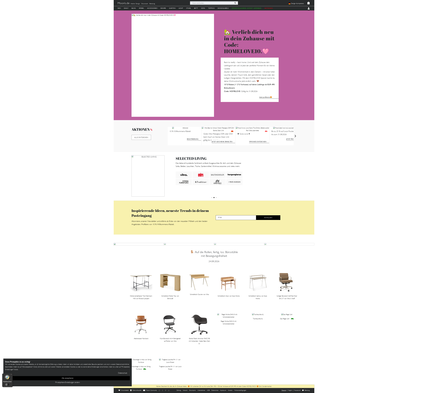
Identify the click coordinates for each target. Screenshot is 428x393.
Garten (172, 8)
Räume (163, 8)
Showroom (144, 3)
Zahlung (179, 390)
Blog (134, 8)
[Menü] (11, 375)
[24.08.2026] (139, 244)
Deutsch (284, 390)
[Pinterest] (165, 390)
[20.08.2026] (239, 244)
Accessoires (152, 8)
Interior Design (135, 3)
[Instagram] (159, 390)
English (290, 390)
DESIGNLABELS (223, 8)
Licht (181, 8)
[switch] (7, 384)
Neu (119, 8)
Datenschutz (214, 390)
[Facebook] (162, 390)
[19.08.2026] (289, 244)
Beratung (152, 3)
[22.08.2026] (189, 244)
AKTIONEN (268, 8)
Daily (126, 8)
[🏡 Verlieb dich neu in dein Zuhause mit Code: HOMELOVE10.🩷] (173, 65)
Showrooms (192, 390)
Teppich (211, 8)
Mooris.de (124, 3)
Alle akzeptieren (67, 378)
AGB (208, 390)
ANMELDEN (268, 218)
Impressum (223, 390)
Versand (185, 390)
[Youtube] (168, 390)
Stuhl (188, 8)
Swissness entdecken (257, 142)
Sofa (203, 8)
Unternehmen (201, 390)
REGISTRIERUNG (192, 139)
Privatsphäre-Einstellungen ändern (67, 382)
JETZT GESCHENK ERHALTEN (222, 142)
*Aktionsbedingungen (240, 390)
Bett (196, 8)
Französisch (297, 390)
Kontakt (230, 390)
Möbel (141, 8)
